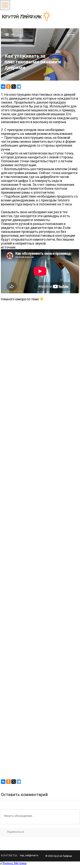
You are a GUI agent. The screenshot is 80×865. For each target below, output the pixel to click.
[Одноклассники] (8, 86)
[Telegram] (19, 86)
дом (70, 34)
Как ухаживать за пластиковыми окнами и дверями (33, 61)
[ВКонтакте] (3, 86)
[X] (13, 86)
